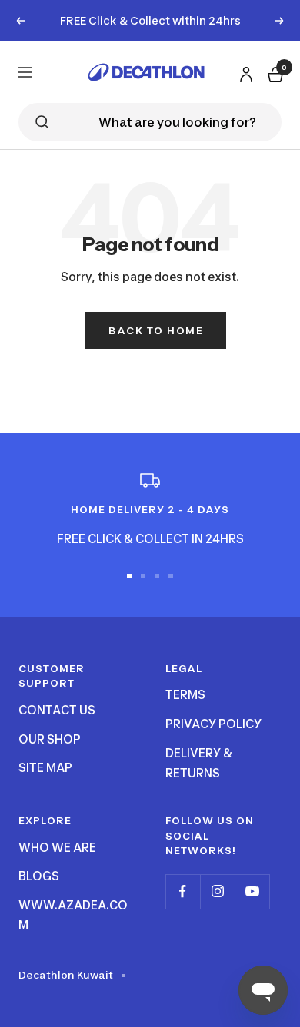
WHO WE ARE (57, 847)
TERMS (185, 694)
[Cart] (274, 72)
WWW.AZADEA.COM (73, 915)
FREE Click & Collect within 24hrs (150, 20)
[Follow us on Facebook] (182, 891)
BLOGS (38, 876)
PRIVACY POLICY (213, 724)
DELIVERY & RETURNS (198, 763)
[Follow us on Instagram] (217, 891)
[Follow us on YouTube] (252, 891)
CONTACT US (56, 710)
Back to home (155, 330)
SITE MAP (45, 767)
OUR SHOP (49, 739)
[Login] (244, 71)
